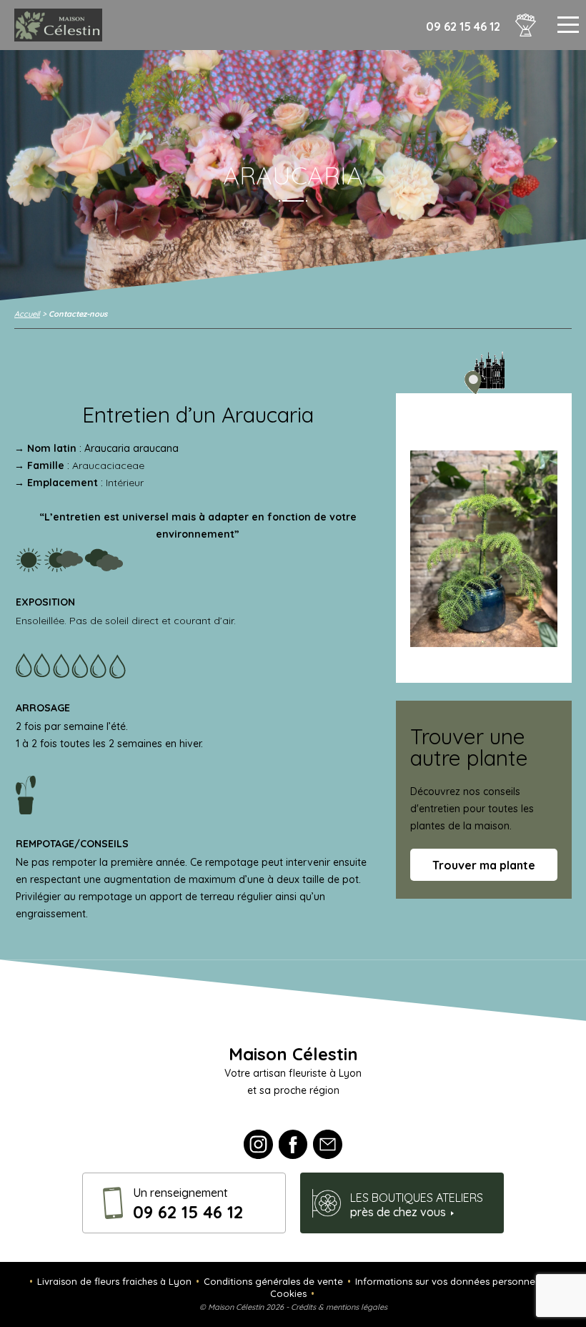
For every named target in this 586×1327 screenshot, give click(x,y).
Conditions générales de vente (273, 1281)
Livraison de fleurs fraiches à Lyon (114, 1281)
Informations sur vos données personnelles (452, 1281)
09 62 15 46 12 (463, 26)
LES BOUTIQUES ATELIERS (416, 1204)
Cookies (288, 1293)
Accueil (27, 314)
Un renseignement (188, 1204)
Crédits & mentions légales (339, 1307)
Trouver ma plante (483, 865)
